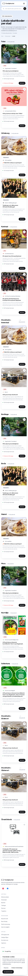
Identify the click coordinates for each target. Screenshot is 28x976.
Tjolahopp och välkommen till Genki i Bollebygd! (10, 206)
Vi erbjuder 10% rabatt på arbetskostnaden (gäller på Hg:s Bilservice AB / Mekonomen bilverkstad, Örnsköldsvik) (12, 850)
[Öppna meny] (24, 3)
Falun (3, 41)
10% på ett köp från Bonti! (10, 394)
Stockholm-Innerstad (6, 321)
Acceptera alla (8, 971)
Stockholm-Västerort (6, 769)
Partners (3, 908)
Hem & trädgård (5, 927)
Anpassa (6, 967)
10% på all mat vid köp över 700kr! (12, 113)
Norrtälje (4, 613)
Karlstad (4, 226)
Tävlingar (3, 905)
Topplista (3, 911)
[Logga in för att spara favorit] (24, 46)
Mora (3, 563)
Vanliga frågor (4, 937)
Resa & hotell (4, 918)
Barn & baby (4, 921)
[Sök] (24, 8)
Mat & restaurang (5, 924)
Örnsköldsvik (6, 819)
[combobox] (13, 8)
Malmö (4, 514)
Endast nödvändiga (17, 967)
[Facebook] (7, 888)
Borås (3, 463)
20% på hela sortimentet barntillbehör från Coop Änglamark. (13, 643)
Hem (2, 36)
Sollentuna (5, 663)
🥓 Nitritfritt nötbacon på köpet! (12, 162)
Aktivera (22, 83)
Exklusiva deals (5, 897)
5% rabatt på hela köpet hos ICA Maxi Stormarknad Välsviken (12, 299)
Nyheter (3, 902)
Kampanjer (7, 36)
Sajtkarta (3, 943)
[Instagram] (3, 888)
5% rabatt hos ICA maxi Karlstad (12, 256)
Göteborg (5, 133)
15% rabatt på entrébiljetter (11, 71)
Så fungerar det (5, 934)
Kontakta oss (4, 940)
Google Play (8, 951)
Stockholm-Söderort (6, 717)
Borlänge (5, 414)
